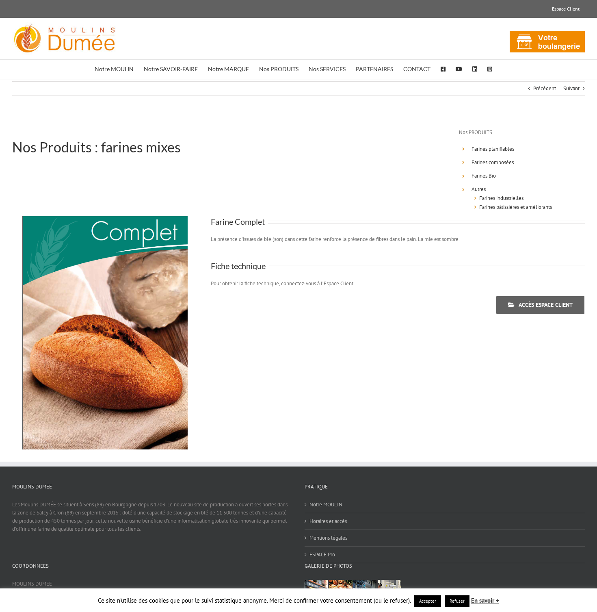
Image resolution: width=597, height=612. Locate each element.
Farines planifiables (493, 148)
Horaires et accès (328, 521)
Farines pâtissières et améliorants (515, 207)
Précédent (544, 88)
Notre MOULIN (325, 504)
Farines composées (493, 162)
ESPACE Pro (322, 554)
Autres (479, 189)
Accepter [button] (427, 601)
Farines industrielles (501, 198)
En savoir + (485, 600)
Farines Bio (484, 175)
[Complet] (105, 218)
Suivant (571, 88)
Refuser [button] (457, 601)
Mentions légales (328, 537)
